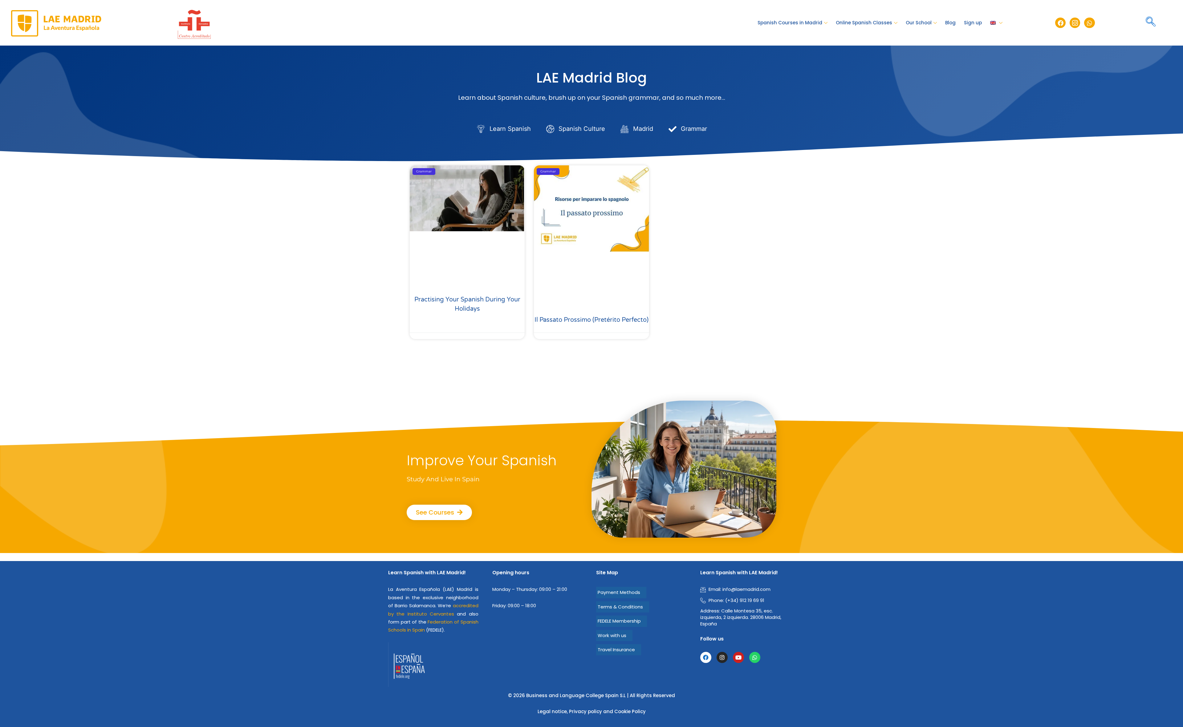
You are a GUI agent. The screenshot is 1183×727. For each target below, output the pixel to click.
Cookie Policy (630, 711)
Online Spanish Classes (864, 22)
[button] (1150, 23)
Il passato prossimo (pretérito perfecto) (591, 320)
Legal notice (552, 711)
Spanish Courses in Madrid (790, 22)
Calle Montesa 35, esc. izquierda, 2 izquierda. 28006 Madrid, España (740, 617)
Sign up (973, 22)
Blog (950, 22)
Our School (919, 22)
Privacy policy (585, 711)
